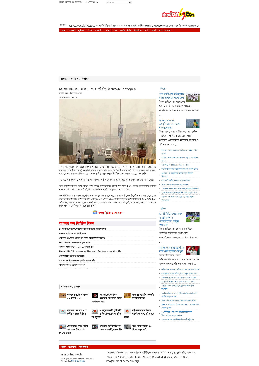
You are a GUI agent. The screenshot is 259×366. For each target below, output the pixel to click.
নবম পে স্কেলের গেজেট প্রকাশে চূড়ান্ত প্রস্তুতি (74, 242)
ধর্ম (160, 30)
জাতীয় (89, 30)
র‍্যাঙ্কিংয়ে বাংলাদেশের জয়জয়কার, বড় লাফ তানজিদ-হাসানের (180, 159)
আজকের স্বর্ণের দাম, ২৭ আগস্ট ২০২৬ (72, 233)
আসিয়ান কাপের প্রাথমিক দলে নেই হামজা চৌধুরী (171, 249)
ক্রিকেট (72, 30)
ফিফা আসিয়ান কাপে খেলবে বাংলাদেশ (174, 184)
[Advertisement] (129, 54)
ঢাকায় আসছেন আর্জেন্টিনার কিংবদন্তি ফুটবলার (177, 319)
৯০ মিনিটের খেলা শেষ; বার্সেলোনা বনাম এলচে (178, 281)
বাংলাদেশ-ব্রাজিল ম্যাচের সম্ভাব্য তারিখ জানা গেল (178, 277)
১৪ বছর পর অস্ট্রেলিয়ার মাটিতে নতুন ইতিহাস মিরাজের (177, 175)
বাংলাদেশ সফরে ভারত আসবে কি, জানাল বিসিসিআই (180, 188)
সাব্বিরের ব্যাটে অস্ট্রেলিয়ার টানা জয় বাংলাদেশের (169, 124)
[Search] (130, 2)
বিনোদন (138, 30)
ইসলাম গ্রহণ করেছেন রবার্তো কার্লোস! (175, 165)
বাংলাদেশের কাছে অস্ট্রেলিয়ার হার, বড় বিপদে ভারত (179, 169)
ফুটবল (81, 30)
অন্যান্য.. (169, 30)
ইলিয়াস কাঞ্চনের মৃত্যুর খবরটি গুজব (72, 265)
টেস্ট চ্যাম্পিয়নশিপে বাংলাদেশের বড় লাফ (175, 180)
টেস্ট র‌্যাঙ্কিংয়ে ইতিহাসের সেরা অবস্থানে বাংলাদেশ (171, 96)
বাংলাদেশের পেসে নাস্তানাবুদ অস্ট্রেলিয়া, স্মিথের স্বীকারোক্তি (178, 198)
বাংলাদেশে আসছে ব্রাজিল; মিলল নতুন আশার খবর (179, 273)
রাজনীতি (99, 30)
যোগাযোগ (83, 347)
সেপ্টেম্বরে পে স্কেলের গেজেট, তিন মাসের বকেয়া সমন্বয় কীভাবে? (82, 238)
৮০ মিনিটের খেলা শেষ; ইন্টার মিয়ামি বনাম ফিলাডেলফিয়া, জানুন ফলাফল (176, 314)
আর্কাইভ (72, 347)
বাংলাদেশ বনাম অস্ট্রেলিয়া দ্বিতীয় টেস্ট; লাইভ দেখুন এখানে (179, 152)
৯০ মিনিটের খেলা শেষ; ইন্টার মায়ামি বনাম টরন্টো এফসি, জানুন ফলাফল (179, 295)
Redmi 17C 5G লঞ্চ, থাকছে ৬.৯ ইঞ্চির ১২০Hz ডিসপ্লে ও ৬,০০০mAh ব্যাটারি (90, 251)
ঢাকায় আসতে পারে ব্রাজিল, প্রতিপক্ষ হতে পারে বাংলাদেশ (177, 287)
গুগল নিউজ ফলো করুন (111, 213)
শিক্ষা (115, 30)
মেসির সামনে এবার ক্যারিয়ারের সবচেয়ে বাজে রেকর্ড (180, 269)
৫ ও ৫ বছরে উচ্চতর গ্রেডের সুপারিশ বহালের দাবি (77, 260)
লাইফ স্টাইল (125, 30)
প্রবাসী (153, 30)
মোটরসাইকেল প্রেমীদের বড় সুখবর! (72, 256)
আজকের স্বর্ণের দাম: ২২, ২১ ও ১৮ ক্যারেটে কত (76, 247)
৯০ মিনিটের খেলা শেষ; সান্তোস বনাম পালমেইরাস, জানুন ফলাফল (82, 229)
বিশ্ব (146, 30)
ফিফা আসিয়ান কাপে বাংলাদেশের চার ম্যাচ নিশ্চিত (178, 300)
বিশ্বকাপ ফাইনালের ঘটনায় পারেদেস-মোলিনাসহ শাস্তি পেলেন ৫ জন (180, 306)
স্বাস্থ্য (108, 30)
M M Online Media (78, 361)
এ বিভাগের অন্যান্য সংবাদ (71, 286)
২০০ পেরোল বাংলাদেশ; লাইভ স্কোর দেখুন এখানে (179, 192)
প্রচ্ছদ (63, 30)
